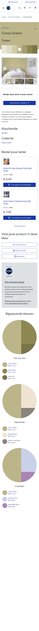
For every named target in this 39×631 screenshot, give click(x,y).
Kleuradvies (21, 256)
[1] (10, 81)
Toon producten (20, 245)
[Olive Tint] (9, 49)
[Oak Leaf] (34, 49)
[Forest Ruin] (29, 49)
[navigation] (4, 68)
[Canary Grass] (14, 49)
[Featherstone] (4, 49)
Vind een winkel (20, 250)
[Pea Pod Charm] (24, 49)
